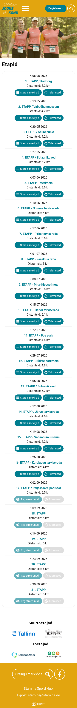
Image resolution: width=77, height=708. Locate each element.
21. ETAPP (38, 590)
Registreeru (56, 8)
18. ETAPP (38, 513)
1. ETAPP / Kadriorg (38, 81)
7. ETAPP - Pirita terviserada (38, 234)
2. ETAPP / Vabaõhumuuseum (38, 106)
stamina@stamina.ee (44, 695)
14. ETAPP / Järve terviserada (38, 412)
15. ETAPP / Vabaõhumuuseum (38, 437)
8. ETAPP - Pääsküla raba (38, 259)
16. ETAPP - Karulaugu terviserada (38, 462)
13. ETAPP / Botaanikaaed (38, 386)
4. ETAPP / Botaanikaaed (39, 157)
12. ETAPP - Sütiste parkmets (38, 361)
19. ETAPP (38, 539)
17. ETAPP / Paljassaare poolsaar (38, 488)
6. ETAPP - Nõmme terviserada (38, 208)
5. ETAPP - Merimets (38, 183)
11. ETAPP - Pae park (38, 335)
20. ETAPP (38, 564)
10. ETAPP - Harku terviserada (38, 310)
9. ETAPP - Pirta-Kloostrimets (38, 284)
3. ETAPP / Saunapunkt (38, 132)
